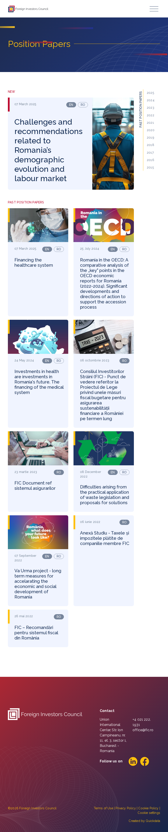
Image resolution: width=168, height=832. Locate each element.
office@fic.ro (143, 730)
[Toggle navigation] (154, 9)
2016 (150, 160)
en (71, 105)
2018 (150, 145)
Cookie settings (149, 813)
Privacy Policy (126, 808)
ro (83, 105)
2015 (150, 167)
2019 (150, 137)
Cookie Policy (148, 808)
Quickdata (153, 821)
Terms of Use (103, 808)
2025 (150, 93)
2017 (150, 152)
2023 (150, 107)
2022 (150, 115)
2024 (150, 100)
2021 (150, 122)
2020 (150, 130)
